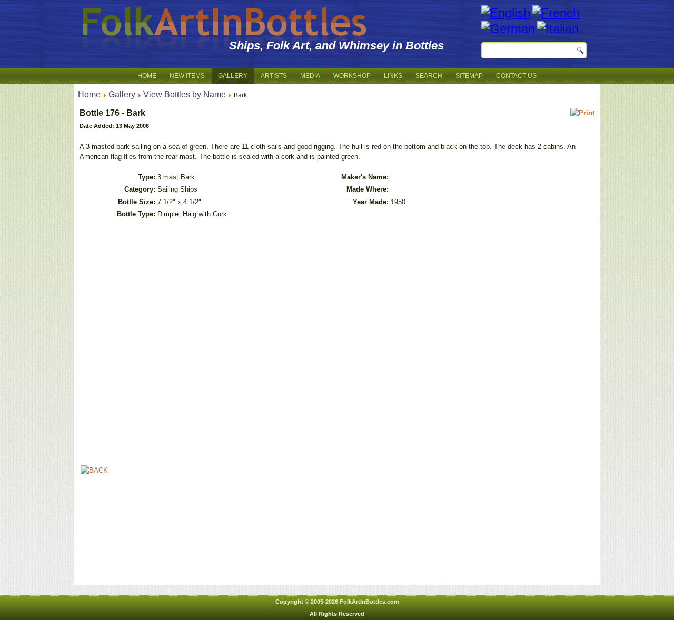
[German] (508, 28)
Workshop (352, 75)
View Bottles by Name (184, 94)
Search (428, 75)
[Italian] (558, 28)
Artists (274, 75)
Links (393, 75)
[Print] (582, 113)
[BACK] (94, 470)
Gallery (232, 75)
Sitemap (469, 75)
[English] (505, 13)
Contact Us (516, 75)
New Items (187, 75)
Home (146, 75)
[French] (556, 13)
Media (310, 75)
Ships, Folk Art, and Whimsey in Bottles (336, 45)
